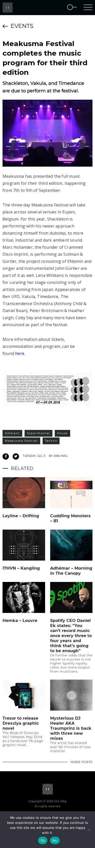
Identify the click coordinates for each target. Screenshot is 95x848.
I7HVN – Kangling (21, 568)
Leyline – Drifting (21, 515)
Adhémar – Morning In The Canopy (71, 571)
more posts (81, 762)
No (54, 840)
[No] (88, 829)
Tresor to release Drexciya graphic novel (21, 723)
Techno (51, 441)
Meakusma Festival (21, 441)
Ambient (12, 433)
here (19, 353)
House (62, 433)
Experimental (38, 433)
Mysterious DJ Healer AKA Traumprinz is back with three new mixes (70, 728)
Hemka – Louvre (20, 620)
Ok (43, 840)
